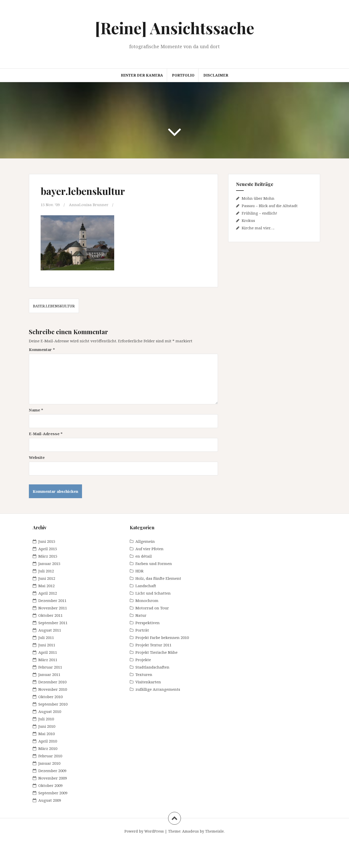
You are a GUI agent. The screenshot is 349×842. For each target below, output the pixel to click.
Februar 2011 (50, 667)
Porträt (142, 630)
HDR (139, 570)
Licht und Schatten (153, 593)
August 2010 (49, 711)
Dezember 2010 (52, 681)
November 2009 (52, 778)
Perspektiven (147, 622)
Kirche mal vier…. (258, 227)
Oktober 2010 (50, 696)
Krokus (248, 220)
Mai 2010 (46, 733)
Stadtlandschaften (152, 667)
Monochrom (146, 600)
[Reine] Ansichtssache (174, 27)
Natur (140, 615)
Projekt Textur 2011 (153, 644)
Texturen (143, 674)
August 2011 (49, 630)
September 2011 (52, 622)
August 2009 (49, 800)
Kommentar (42, 349)
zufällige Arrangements (157, 689)
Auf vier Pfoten (149, 548)
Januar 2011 (49, 674)
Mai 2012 (46, 585)
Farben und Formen (153, 563)
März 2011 (47, 659)
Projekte (143, 659)
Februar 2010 (50, 755)
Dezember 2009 (52, 770)
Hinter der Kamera (142, 75)
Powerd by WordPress (144, 831)
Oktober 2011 (50, 615)
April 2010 (47, 741)
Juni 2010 (46, 726)
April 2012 (47, 593)
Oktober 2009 (50, 785)
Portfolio (183, 75)
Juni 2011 (46, 644)
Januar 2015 (49, 563)
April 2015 (47, 548)
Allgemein (145, 541)
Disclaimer (215, 75)
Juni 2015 (46, 541)
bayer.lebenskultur (54, 305)
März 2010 (47, 748)
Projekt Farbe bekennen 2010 (162, 637)
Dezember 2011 (52, 600)
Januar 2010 (49, 763)
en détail (143, 556)
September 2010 (52, 704)
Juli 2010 (46, 718)
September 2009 (52, 792)
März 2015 (47, 556)
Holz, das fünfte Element (158, 578)
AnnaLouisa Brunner (88, 204)
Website (37, 457)
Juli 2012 (46, 570)
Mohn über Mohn (258, 198)
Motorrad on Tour (152, 607)
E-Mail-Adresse (46, 433)
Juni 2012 (46, 578)
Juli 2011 (46, 637)
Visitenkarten (148, 681)
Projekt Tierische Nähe (156, 652)
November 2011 (52, 607)
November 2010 (52, 689)
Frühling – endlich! (259, 213)
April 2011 (47, 652)
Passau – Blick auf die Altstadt (270, 205)
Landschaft (145, 585)
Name (36, 409)
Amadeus (190, 831)
